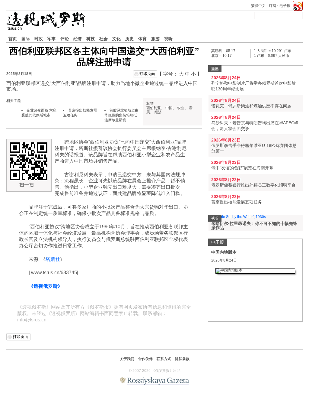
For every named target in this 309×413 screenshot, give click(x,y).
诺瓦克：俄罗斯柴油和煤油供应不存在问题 (251, 105)
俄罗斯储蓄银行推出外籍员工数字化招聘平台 (253, 185)
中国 (169, 108)
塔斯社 (53, 259)
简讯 (214, 69)
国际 (25, 38)
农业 (180, 108)
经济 (77, 38)
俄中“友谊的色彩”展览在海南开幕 (242, 167)
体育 (142, 38)
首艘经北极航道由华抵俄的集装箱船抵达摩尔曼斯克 (121, 115)
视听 (168, 38)
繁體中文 (258, 6)
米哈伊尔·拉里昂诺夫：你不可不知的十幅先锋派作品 (254, 225)
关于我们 (127, 359)
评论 (64, 38)
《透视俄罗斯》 (45, 286)
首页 (12, 38)
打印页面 (147, 73)
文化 (116, 38)
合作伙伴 (145, 359)
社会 (103, 38)
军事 (51, 38)
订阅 (272, 6)
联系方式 (164, 359)
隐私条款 (182, 359)
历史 (129, 38)
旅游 (155, 38)
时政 (38, 38)
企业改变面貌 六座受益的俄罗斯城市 (38, 112)
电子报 (284, 6)
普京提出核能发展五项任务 (236, 202)
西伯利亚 (153, 108)
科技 (90, 38)
